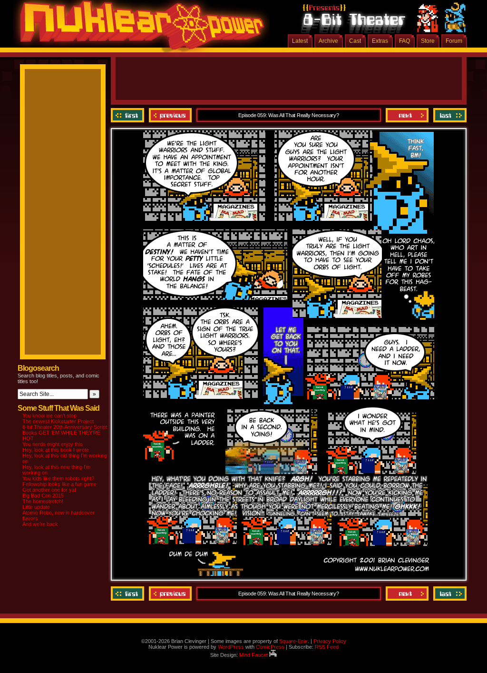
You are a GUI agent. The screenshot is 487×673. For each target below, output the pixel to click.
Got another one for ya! (49, 490)
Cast (355, 41)
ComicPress (270, 647)
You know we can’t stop (49, 415)
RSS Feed (327, 647)
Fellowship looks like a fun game (59, 484)
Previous (170, 115)
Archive (328, 41)
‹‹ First (128, 115)
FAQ (404, 41)
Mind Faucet (254, 655)
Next (407, 115)
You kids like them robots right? (58, 478)
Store (428, 41)
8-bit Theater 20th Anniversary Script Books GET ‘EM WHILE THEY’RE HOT (64, 432)
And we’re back (40, 524)
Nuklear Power (139, 28)
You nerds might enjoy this (52, 444)
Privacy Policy (329, 641)
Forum (454, 41)
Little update (36, 507)
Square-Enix (293, 641)
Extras (380, 41)
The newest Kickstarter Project (58, 421)
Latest (300, 41)
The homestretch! (42, 501)
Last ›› (449, 115)
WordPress (231, 647)
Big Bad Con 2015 (43, 495)
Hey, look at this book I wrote (55, 450)
